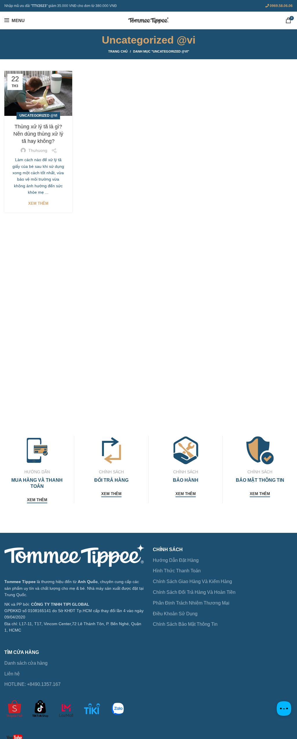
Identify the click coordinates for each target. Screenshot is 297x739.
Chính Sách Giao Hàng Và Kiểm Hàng (192, 581)
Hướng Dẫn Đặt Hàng (176, 560)
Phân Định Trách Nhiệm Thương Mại (191, 602)
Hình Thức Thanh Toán (177, 570)
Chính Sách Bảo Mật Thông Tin (185, 624)
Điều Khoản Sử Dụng (175, 613)
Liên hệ (12, 673)
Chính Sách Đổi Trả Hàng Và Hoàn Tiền (194, 592)
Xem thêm (38, 203)
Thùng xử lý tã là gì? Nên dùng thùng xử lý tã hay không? (38, 134)
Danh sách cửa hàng (26, 663)
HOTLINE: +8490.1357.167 (32, 684)
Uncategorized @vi (38, 116)
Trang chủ (118, 51)
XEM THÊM (37, 500)
